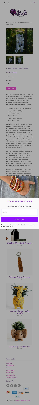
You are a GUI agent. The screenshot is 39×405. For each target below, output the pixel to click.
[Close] (37, 178)
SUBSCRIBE (19, 219)
